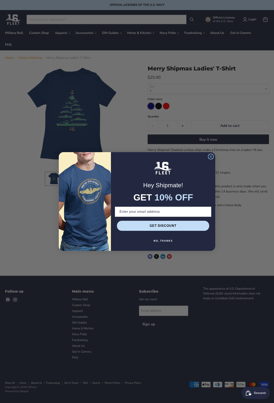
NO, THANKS (163, 240)
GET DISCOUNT (163, 225)
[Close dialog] (210, 156)
